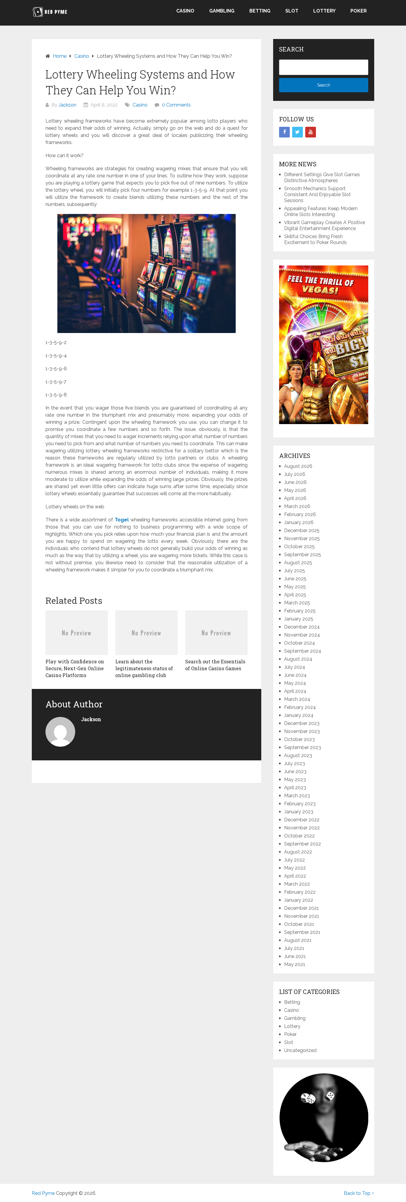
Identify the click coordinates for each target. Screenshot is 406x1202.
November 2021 (301, 916)
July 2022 (294, 860)
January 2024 (299, 715)
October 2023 (299, 739)
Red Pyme (43, 1193)
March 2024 (297, 699)
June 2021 (295, 956)
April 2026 (295, 498)
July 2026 (294, 474)
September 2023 (302, 747)
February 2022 (300, 892)
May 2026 (295, 490)
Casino (185, 11)
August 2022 (298, 852)
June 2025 (295, 579)
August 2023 (298, 755)
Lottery (324, 11)
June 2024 (295, 675)
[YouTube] (310, 132)
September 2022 (302, 844)
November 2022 (302, 828)
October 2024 (299, 643)
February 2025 (300, 611)
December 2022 (302, 820)
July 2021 (294, 948)
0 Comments (176, 105)
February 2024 (300, 707)
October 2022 (299, 836)
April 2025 (295, 595)
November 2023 (302, 731)
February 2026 (300, 514)
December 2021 (301, 908)
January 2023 (298, 812)
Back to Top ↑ (359, 1193)
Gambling (222, 11)
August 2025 (298, 562)
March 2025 (297, 603)
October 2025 (299, 546)
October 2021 (299, 924)
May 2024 (295, 683)
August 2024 (298, 659)
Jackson (67, 105)
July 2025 (294, 570)
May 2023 (295, 779)
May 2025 (295, 587)
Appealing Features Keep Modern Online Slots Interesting (321, 211)
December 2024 (302, 627)
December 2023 (302, 723)
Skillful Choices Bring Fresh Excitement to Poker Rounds (315, 239)
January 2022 (298, 900)
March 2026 (297, 506)
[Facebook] (284, 132)
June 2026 (295, 482)
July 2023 (294, 763)
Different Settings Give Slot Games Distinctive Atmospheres (322, 177)
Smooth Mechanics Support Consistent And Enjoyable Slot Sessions (317, 194)
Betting (259, 11)
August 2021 (297, 940)
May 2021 (294, 964)
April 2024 (295, 691)
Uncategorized (300, 1050)
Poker (358, 11)
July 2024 (294, 667)
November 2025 (302, 538)
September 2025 (302, 554)
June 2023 (295, 771)
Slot (291, 11)
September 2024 (302, 651)
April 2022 (295, 876)
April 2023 (295, 787)
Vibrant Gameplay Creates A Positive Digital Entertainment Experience (324, 225)
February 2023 (300, 803)
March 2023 (297, 795)
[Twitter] (297, 132)
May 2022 (295, 868)
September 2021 (302, 932)
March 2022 (297, 884)
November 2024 (302, 635)
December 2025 (302, 530)
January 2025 (298, 619)
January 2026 (299, 522)
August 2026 (298, 466)
